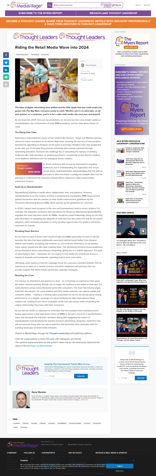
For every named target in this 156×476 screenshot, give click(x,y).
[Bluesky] (6, 62)
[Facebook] (6, 55)
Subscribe (81, 376)
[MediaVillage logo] (23, 444)
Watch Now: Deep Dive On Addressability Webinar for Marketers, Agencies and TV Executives (135, 161)
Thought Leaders (87, 80)
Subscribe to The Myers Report (40, 13)
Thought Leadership (59, 333)
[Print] (6, 84)
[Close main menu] (133, 461)
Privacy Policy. (61, 468)
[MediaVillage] (27, 5)
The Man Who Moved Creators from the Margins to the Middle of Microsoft (131, 310)
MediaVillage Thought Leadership (113, 13)
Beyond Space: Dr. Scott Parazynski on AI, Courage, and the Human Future (131, 339)
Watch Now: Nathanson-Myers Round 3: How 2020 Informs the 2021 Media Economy (136, 173)
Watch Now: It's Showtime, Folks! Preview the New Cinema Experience (134, 200)
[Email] (6, 77)
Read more (120, 471)
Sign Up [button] (147, 5)
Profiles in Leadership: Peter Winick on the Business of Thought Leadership (135, 150)
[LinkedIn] (6, 70)
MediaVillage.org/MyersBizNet (37, 346)
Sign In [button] (138, 5)
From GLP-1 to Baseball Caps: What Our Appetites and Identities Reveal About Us (131, 281)
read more (84, 400)
